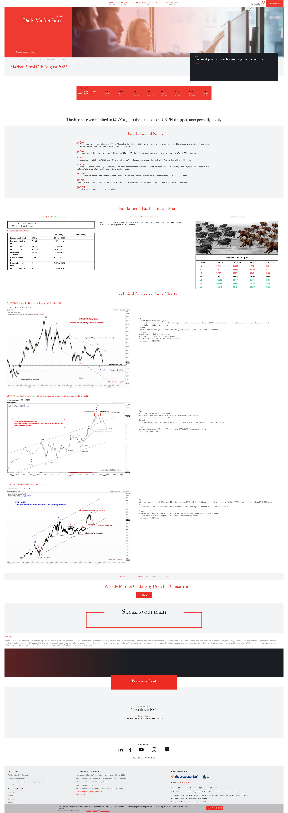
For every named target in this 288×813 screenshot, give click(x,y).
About (112, 3)
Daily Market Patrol (28, 60)
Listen (146, 595)
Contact (197, 788)
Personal (11, 792)
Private (124, 3)
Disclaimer (174, 788)
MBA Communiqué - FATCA (86, 785)
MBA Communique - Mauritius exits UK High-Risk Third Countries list (101, 778)
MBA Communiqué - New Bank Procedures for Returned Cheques (100, 789)
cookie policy (105, 811)
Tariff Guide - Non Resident (18, 775)
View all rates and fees (16, 785)
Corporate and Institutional (147, 3)
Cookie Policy (215, 788)
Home (8, 60)
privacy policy (91, 811)
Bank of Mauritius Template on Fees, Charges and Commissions (31, 782)
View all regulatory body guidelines (89, 792)
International (172, 3)
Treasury (16, 60)
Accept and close (215, 808)
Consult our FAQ (144, 709)
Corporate (11, 799)
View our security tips (84, 794)
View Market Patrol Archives (145, 577)
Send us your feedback (186, 788)
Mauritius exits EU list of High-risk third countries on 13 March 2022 (100, 775)
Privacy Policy (205, 788)
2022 (39, 60)
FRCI (204, 802)
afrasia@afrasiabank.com (152, 718)
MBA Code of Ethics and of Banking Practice (92, 782)
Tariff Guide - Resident (16, 778)
